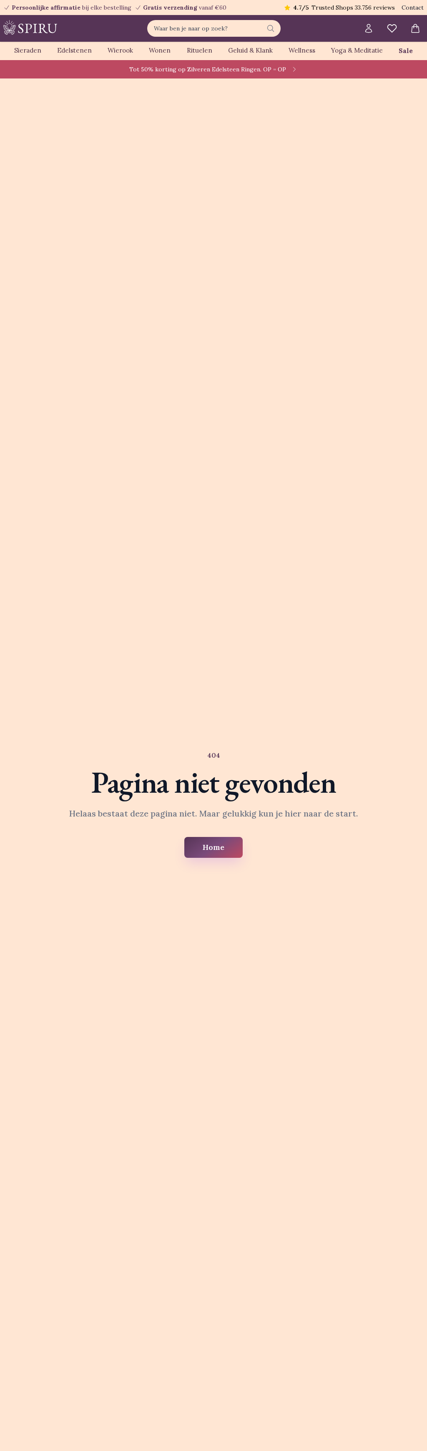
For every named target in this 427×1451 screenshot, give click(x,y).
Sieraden (27, 50)
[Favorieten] (392, 28)
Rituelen (199, 50)
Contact (413, 7)
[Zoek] (270, 28)
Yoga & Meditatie (357, 50)
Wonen (160, 50)
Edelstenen (74, 50)
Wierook (120, 50)
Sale (406, 51)
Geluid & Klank (250, 50)
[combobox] (214, 28)
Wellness (302, 50)
